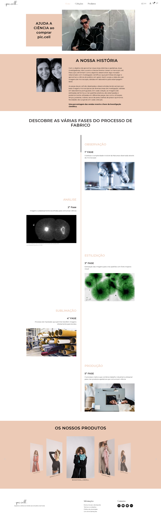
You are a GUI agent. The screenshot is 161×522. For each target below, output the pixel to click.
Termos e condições (90, 507)
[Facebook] (123, 505)
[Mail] (131, 505)
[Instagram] (119, 505)
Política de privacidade (91, 509)
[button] (5, 459)
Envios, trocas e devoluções (92, 505)
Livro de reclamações (90, 511)
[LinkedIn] (127, 505)
